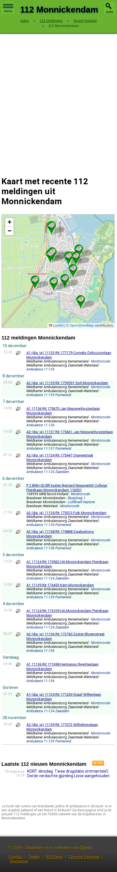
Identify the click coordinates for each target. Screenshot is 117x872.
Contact (15, 856)
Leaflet (58, 325)
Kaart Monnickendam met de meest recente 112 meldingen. (57, 270)
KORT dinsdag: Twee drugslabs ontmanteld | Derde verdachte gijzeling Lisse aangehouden (68, 773)
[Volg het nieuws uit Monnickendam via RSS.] (96, 764)
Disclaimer (19, 861)
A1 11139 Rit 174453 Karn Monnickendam (60, 585)
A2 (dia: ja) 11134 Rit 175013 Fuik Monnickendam (66, 513)
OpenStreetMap (82, 325)
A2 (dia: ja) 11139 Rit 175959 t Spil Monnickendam (67, 383)
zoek (109, 12)
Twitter (34, 856)
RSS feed (54, 856)
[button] (64, 278)
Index (24, 21)
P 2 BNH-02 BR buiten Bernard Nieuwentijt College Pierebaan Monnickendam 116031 (66, 487)
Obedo (86, 847)
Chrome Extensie (83, 856)
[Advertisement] (58, 101)
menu (8, 11)
